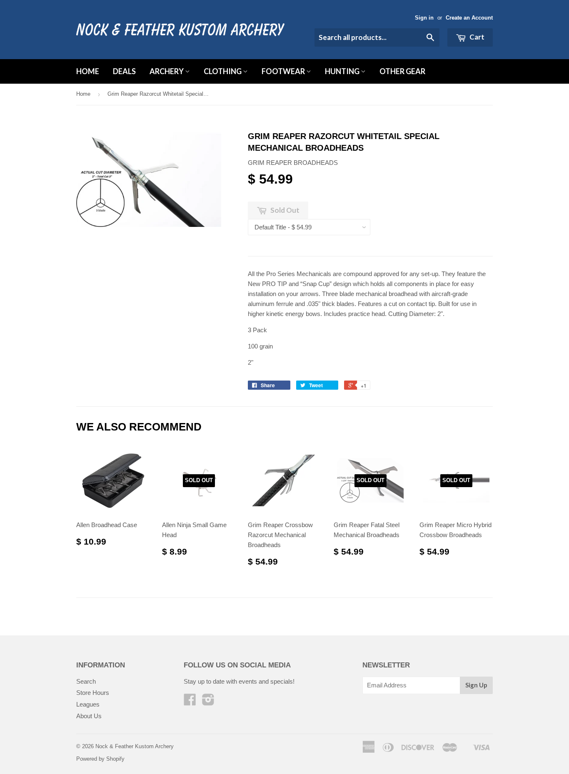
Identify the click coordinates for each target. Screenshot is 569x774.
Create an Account (469, 18)
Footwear (284, 71)
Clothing (223, 71)
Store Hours (92, 692)
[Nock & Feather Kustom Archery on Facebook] (190, 702)
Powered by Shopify (100, 759)
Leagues (88, 704)
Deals (124, 71)
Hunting (343, 71)
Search (86, 681)
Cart (476, 36)
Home (87, 71)
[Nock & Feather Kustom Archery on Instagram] (208, 702)
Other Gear (402, 71)
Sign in (424, 18)
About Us (89, 715)
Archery (167, 71)
